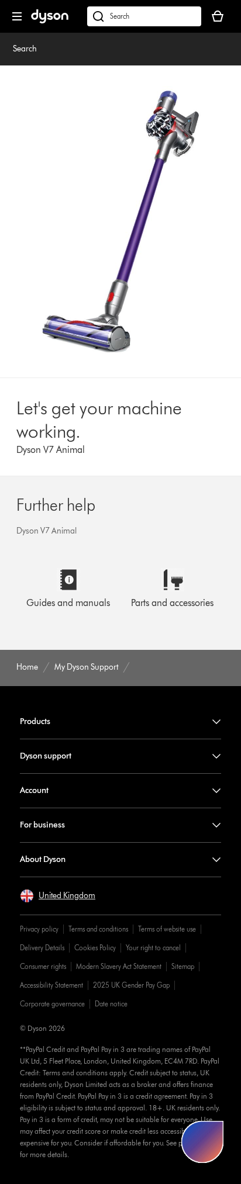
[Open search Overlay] (144, 16)
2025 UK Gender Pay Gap (131, 985)
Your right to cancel (153, 947)
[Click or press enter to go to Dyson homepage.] (49, 21)
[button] (57, 896)
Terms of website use (167, 929)
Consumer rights (43, 966)
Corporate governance (52, 1003)
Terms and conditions (98, 929)
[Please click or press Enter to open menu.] (17, 16)
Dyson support (45, 756)
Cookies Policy (95, 947)
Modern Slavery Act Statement (118, 966)
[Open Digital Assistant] (202, 1142)
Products (35, 721)
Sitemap (182, 966)
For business (42, 825)
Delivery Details (42, 947)
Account (34, 790)
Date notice (111, 1003)
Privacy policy (39, 929)
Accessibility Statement (51, 985)
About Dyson (43, 859)
